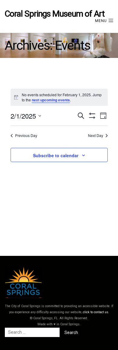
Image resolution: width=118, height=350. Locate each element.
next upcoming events (51, 100)
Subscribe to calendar (55, 155)
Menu (101, 21)
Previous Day (26, 135)
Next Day (95, 135)
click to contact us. (96, 312)
